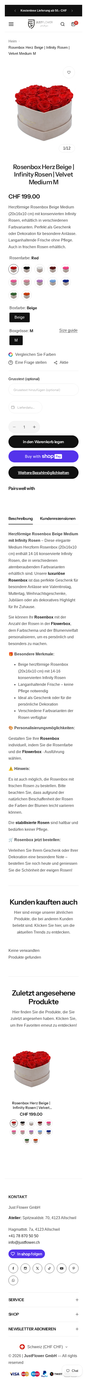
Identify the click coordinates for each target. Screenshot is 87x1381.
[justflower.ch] (40, 24)
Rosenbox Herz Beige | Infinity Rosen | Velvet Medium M (31, 1105)
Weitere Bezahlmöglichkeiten (43, 472)
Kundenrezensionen (58, 518)
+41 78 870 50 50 (23, 1236)
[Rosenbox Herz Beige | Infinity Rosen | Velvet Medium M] (31, 1067)
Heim (12, 41)
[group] (43, 109)
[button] (15, 10)
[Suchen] (62, 24)
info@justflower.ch (24, 1242)
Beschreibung (20, 518)
